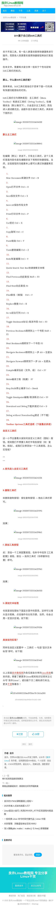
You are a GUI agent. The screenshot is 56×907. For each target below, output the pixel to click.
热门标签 (21, 896)
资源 (36, 11)
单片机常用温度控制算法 (12, 779)
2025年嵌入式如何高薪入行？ (17, 806)
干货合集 (22, 17)
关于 (44, 11)
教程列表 (12, 896)
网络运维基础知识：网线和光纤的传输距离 (20, 786)
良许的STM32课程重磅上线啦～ (18, 801)
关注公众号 (36, 885)
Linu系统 (46, 673)
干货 (20, 11)
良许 (12, 753)
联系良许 (19, 885)
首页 (5, 11)
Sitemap (35, 904)
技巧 (30, 744)
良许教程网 (17, 673)
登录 (38, 855)
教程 (13, 11)
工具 (28, 11)
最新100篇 (42, 896)
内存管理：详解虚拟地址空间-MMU (20, 823)
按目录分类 (31, 896)
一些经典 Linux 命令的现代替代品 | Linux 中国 (24, 819)
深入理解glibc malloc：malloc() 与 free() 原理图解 (26, 828)
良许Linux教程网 (9, 17)
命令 (24, 744)
